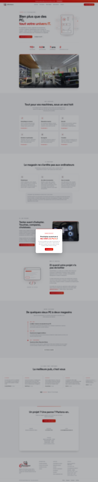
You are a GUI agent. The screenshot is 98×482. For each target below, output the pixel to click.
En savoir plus (49, 249)
